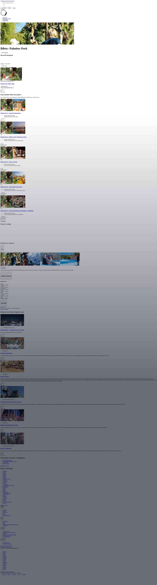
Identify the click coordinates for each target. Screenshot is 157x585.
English (4, 551)
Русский (4, 567)
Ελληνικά (5, 557)
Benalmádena (5, 486)
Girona (4, 489)
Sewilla (4, 473)
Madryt (4, 472)
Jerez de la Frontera (6, 493)
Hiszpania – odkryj (4, 505)
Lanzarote (5, 482)
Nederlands (5, 562)
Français (4, 559)
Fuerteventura (5, 484)
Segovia (4, 500)
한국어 (4, 560)
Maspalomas (5, 492)
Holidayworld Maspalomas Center (9, 461)
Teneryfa (4, 477)
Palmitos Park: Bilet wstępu (7, 83)
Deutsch (4, 556)
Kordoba (4, 479)
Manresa (4, 503)
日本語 (4, 564)
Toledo (4, 483)
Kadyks (4, 498)
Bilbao (4, 490)
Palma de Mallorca (6, 478)
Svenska (4, 568)
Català (4, 552)
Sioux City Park (6, 463)
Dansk (4, 554)
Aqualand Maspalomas (7, 460)
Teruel (4, 488)
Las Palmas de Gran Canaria (8, 485)
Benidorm (5, 487)
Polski (4, 566)
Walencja (5, 474)
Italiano (4, 561)
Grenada (4, 476)
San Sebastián (5, 494)
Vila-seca (5, 499)
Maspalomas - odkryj (4, 465)
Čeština (4, 553)
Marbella (4, 496)
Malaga (4, 475)
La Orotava (5, 497)
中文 (4, 569)
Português (5, 565)
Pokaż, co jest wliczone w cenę (6, 87)
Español (4, 558)
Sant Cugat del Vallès (7, 501)
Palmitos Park (5, 462)
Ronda (4, 495)
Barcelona (5, 471)
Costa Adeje (5, 481)
